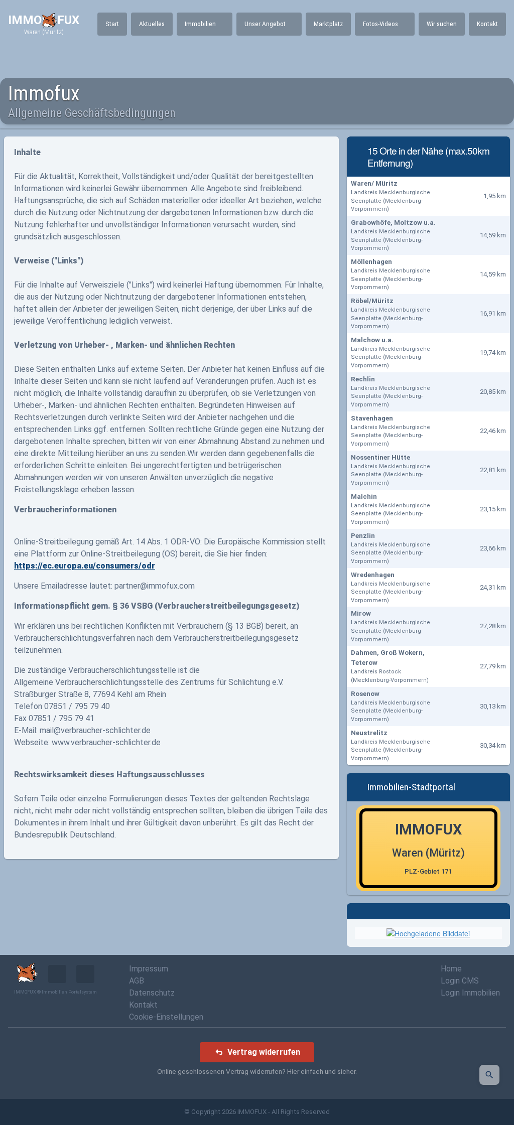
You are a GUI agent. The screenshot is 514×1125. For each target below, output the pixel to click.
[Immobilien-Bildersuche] (489, 1075)
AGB (136, 981)
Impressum (148, 968)
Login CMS (460, 981)
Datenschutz (152, 993)
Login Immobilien (470, 993)
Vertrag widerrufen (263, 1052)
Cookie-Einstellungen (166, 1017)
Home (451, 968)
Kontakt (143, 1005)
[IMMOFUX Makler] (428, 932)
